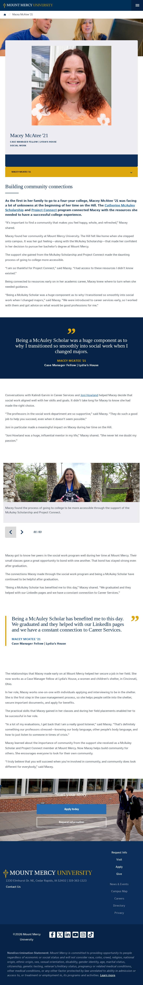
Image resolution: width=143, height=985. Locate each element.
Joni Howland (89, 395)
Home (5, 14)
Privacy (119, 913)
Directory (119, 905)
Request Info (119, 852)
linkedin (68, 935)
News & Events (119, 884)
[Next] (21, 532)
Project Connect (44, 210)
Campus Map (119, 891)
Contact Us (13, 886)
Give (119, 874)
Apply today (71, 809)
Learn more (107, 975)
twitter (60, 935)
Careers (119, 898)
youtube (75, 935)
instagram (83, 935)
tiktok (91, 935)
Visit (119, 859)
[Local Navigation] (131, 172)
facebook (52, 935)
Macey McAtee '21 (21, 172)
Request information (71, 822)
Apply (119, 867)
